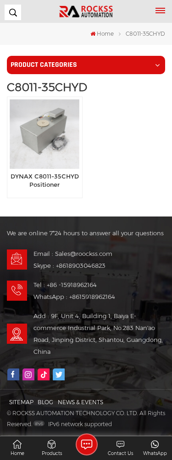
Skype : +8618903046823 (69, 265)
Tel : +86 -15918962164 (65, 284)
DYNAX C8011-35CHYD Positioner (45, 180)
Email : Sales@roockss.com (72, 253)
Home (105, 33)
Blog (45, 402)
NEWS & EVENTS (80, 402)
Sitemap (21, 402)
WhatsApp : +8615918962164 (74, 296)
